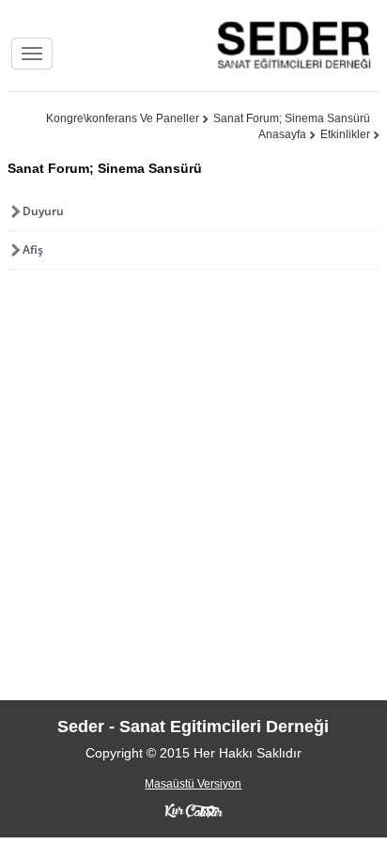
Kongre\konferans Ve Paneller (122, 118)
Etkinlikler (345, 134)
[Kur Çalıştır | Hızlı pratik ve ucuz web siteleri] (193, 810)
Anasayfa (282, 134)
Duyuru (43, 211)
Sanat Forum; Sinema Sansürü (291, 118)
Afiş (33, 250)
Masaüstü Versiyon (193, 783)
